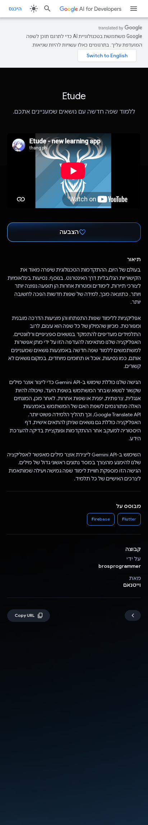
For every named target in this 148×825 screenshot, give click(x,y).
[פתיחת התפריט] (133, 8)
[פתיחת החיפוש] (47, 8)
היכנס (15, 8)
